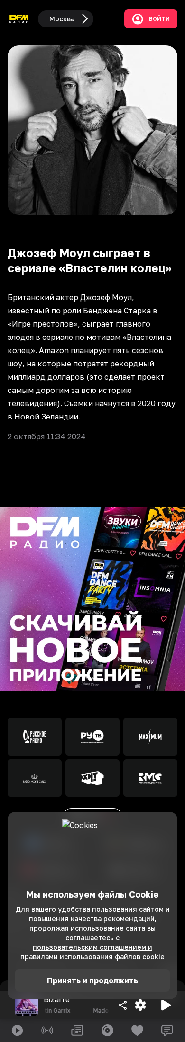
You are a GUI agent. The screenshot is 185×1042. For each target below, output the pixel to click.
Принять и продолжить (92, 980)
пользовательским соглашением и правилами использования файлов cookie (92, 952)
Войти (159, 19)
